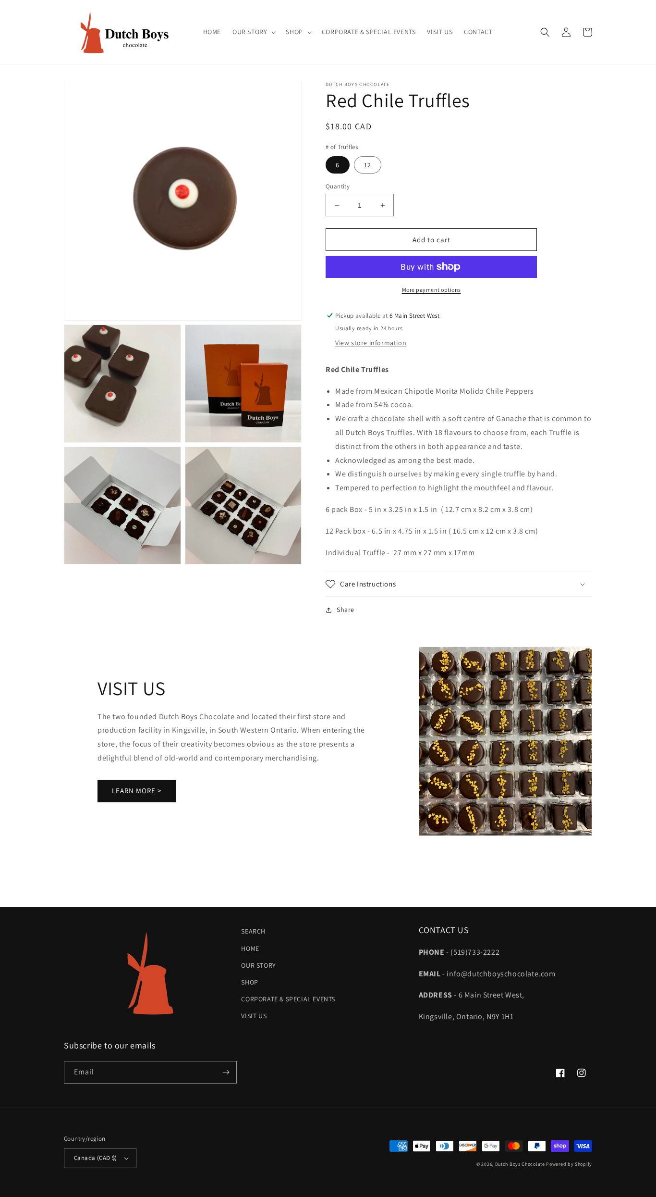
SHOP (249, 982)
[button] (253, 32)
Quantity (338, 186)
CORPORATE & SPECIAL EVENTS (288, 999)
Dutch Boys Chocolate (520, 1164)
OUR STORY (258, 965)
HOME (250, 948)
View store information (370, 342)
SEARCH (253, 931)
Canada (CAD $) (95, 1158)
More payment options (431, 289)
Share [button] (345, 609)
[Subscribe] (225, 1072)
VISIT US (254, 1015)
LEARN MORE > (136, 790)
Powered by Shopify (569, 1164)
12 (367, 165)
